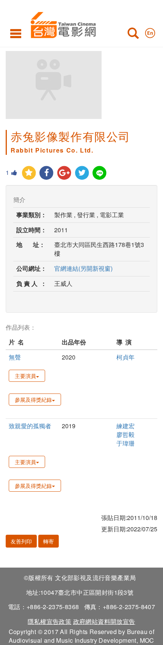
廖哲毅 (125, 434)
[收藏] (29, 173)
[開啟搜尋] (133, 34)
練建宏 (125, 425)
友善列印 (21, 541)
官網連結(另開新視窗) (83, 268)
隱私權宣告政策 (49, 621)
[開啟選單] (15, 33)
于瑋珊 (125, 443)
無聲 (15, 357)
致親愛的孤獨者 (30, 425)
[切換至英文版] (150, 31)
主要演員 (25, 376)
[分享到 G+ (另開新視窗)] (64, 173)
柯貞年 (125, 357)
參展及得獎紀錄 (33, 399)
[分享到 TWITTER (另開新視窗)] (82, 173)
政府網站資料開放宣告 (104, 621)
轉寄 (48, 541)
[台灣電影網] (61, 23)
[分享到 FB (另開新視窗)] (47, 173)
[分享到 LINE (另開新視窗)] (100, 173)
